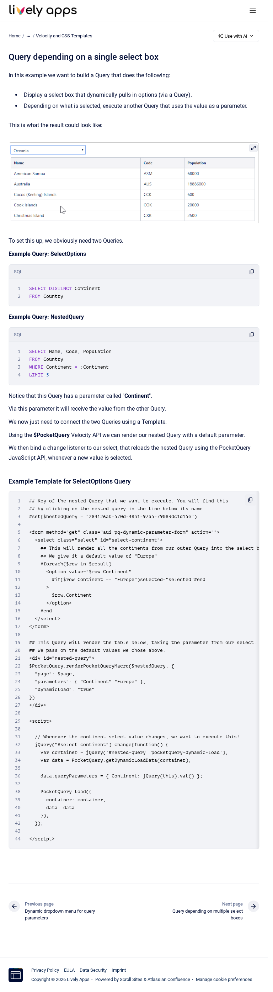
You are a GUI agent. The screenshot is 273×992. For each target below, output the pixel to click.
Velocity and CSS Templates (64, 35)
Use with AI (236, 36)
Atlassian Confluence (169, 979)
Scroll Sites (131, 979)
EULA (69, 970)
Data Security (93, 970)
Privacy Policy (45, 970)
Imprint (119, 970)
